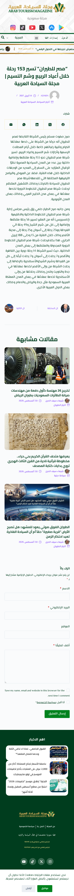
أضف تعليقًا (61, 645)
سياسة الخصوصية (46, 703)
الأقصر (66, 235)
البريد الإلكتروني (59, 607)
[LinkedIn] (36, 125)
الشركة (33, 136)
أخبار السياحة (43, 102)
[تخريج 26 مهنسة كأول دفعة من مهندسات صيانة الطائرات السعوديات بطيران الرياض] (37, 365)
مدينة (12, 230)
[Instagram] (50, 861)
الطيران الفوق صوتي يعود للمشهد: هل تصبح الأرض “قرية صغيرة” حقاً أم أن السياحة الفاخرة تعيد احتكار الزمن (38, 531)
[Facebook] (62, 125)
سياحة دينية (60, 476)
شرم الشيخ (36, 224)
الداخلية (65, 173)
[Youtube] (24, 861)
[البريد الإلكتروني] (11, 125)
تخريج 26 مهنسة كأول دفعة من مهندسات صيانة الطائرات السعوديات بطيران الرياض (40, 392)
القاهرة (10, 251)
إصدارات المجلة (51, 38)
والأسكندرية (31, 261)
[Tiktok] (32, 861)
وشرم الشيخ (47, 261)
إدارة (9, 209)
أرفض (28, 888)
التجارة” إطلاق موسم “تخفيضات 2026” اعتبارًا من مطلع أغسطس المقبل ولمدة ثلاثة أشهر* (27, 786)
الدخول (65, 38)
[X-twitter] (41, 861)
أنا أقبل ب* (50, 703)
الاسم (65, 588)
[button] (36, 38)
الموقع (65, 626)
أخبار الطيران (59, 405)
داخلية (66, 162)
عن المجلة (51, 826)
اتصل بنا (40, 826)
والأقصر (65, 256)
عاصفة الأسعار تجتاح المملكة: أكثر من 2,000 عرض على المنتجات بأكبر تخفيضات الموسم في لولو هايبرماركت (27, 768)
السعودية (55, 282)
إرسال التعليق (57, 713)
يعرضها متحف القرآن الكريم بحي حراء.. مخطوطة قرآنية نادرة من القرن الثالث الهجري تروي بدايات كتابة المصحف (38, 461)
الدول (58, 287)
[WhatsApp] (23, 125)
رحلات (44, 240)
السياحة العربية (28, 102)
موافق (44, 888)
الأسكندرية (63, 277)
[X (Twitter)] (49, 125)
